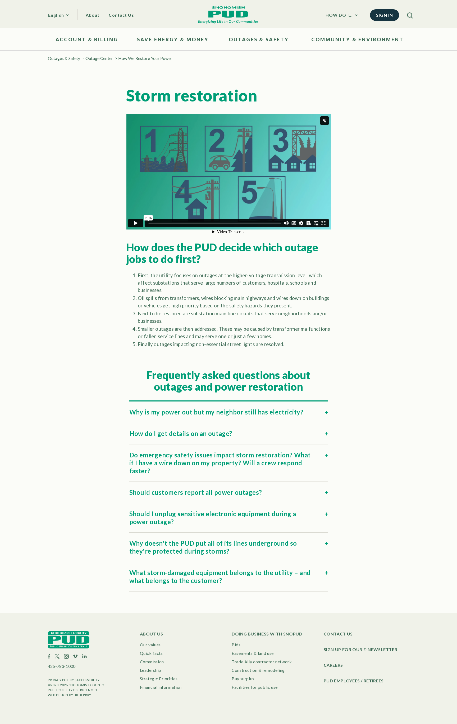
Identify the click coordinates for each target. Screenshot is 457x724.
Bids (236, 644)
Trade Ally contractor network (262, 661)
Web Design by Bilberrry (69, 695)
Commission (152, 661)
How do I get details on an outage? (180, 433)
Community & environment (357, 39)
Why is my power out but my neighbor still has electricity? (216, 412)
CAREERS (333, 665)
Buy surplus (243, 678)
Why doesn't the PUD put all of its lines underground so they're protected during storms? (213, 547)
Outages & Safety (259, 39)
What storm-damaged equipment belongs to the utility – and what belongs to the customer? (220, 576)
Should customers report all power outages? (195, 492)
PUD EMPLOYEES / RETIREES (354, 680)
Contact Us (121, 14)
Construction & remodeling (258, 670)
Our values (150, 644)
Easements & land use (253, 653)
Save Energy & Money (172, 39)
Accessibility (88, 680)
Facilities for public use (255, 687)
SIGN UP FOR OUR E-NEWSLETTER (360, 649)
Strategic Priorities (159, 678)
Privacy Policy (61, 680)
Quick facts (151, 653)
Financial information (161, 687)
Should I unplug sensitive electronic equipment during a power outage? (212, 518)
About (93, 14)
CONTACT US (338, 633)
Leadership (150, 670)
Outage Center (99, 58)
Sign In (384, 14)
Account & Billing (87, 39)
